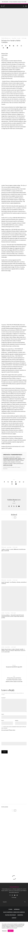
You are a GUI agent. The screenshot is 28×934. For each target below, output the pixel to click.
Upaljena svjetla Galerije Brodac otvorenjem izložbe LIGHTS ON (15, 865)
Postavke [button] (4, 930)
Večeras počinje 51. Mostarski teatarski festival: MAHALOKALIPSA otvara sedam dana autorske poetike (12, 616)
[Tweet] (5, 45)
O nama (10, 909)
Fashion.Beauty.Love (5, 38)
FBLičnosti (3, 547)
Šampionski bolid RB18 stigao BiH (14, 666)
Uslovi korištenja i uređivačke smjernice (14, 912)
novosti (18, 38)
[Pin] (9, 45)
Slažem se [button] (11, 930)
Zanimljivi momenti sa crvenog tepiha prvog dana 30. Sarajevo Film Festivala (13, 832)
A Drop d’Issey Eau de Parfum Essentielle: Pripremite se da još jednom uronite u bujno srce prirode (14, 679)
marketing (20, 915)
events (2, 612)
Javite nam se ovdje (7, 465)
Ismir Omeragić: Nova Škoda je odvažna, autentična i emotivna (14, 583)
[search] (24, 902)
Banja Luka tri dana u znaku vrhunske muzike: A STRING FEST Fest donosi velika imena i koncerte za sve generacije (13, 650)
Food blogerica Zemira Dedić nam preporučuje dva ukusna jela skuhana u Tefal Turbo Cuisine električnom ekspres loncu (17, 845)
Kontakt (14, 917)
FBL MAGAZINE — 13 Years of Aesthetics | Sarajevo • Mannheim (14, 1)
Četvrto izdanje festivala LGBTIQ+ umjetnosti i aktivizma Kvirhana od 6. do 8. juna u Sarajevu (16, 859)
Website (16, 720)
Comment (3, 697)
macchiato (14, 38)
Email (2, 720)
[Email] (17, 45)
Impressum (16, 909)
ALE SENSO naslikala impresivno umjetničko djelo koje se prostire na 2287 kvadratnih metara (16, 838)
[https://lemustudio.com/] (13, 801)
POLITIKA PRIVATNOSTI (10, 915)
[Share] (13, 45)
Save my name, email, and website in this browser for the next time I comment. (13, 727)
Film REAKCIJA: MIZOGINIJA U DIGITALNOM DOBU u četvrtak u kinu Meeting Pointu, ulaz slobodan (17, 852)
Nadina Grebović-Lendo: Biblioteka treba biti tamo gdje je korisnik (13, 550)
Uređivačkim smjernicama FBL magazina (12, 458)
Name (2, 714)
